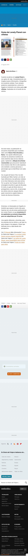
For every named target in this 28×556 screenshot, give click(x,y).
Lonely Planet (22, 303)
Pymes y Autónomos (19, 528)
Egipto (9, 25)
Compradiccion (5, 531)
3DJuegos (16, 497)
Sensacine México (18, 541)
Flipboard (8, 60)
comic (14, 303)
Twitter (5, 60)
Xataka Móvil (5, 499)
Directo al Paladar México (6, 546)
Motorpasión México (19, 545)
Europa (25, 5)
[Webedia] (24, 1)
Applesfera (4, 501)
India (4, 25)
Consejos (4, 5)
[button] (12, 71)
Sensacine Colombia (19, 543)
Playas (16, 468)
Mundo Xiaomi (5, 505)
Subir (22, 488)
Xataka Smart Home (6, 503)
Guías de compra (6, 456)
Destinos (4, 465)
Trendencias (5, 526)
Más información (5, 554)
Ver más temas (6, 476)
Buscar (26, 482)
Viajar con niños (18, 471)
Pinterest (17, 443)
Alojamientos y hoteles (7, 459)
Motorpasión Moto (18, 519)
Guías (8, 303)
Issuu (24, 232)
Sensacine (16, 506)
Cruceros (4, 468)
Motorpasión (17, 516)
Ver (15, 373)
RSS (14, 443)
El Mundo (7, 232)
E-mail (11, 60)
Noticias (18, 5)
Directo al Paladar (6, 516)
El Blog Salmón (18, 526)
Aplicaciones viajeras (7, 471)
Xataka (3, 497)
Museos (16, 456)
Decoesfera (4, 528)
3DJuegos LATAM (18, 538)
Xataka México (5, 538)
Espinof (16, 509)
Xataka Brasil (5, 541)
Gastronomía (17, 459)
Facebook (2, 60)
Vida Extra (16, 499)
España (11, 5)
